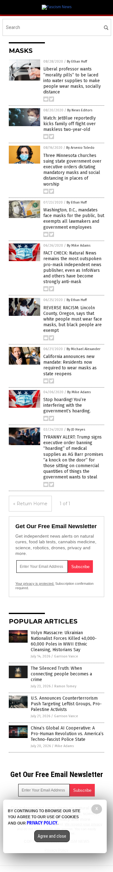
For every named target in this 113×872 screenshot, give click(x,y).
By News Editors (79, 110)
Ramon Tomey (65, 686)
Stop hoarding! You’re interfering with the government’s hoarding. (67, 405)
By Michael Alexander (83, 349)
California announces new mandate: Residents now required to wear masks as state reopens (70, 365)
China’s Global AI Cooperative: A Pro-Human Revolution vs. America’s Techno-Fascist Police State (67, 733)
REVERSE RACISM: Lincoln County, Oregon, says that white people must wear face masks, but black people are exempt (72, 319)
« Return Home (30, 503)
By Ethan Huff (77, 61)
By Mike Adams (78, 245)
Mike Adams (64, 746)
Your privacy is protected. (34, 583)
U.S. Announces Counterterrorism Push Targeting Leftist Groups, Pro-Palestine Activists (66, 704)
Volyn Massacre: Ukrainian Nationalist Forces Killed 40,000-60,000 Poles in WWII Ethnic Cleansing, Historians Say (64, 641)
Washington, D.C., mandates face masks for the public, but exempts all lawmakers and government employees (73, 218)
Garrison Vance (66, 656)
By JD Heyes (76, 430)
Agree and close (52, 836)
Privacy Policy (42, 822)
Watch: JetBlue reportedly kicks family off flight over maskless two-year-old (69, 123)
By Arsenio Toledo (80, 148)
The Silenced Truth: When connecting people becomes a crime (61, 674)
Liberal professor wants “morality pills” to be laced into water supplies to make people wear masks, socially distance (72, 80)
